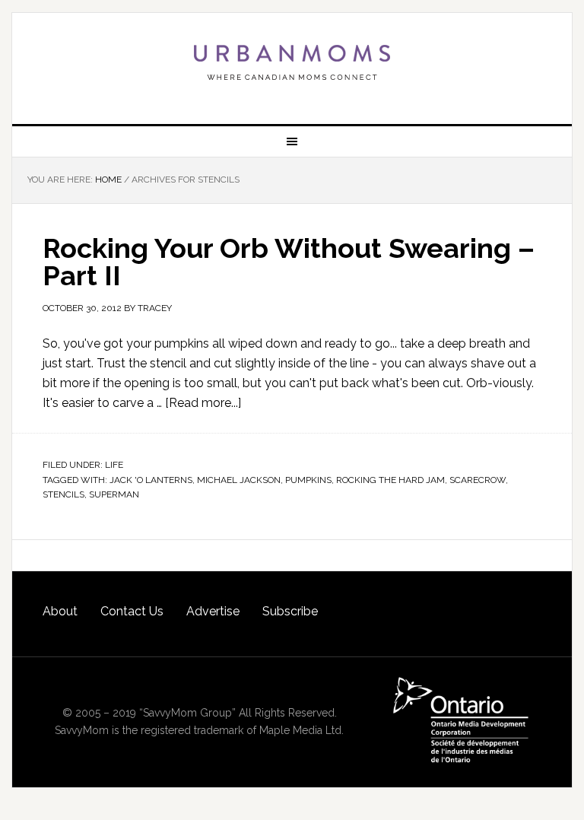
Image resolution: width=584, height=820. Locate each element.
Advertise (213, 611)
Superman (114, 494)
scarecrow (477, 480)
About (60, 611)
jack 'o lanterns (151, 480)
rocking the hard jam (390, 480)
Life (114, 464)
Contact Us (131, 611)
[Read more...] (203, 403)
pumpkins (308, 480)
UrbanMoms (291, 62)
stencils (63, 494)
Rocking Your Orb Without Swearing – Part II (289, 261)
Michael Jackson (239, 480)
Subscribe (290, 611)
